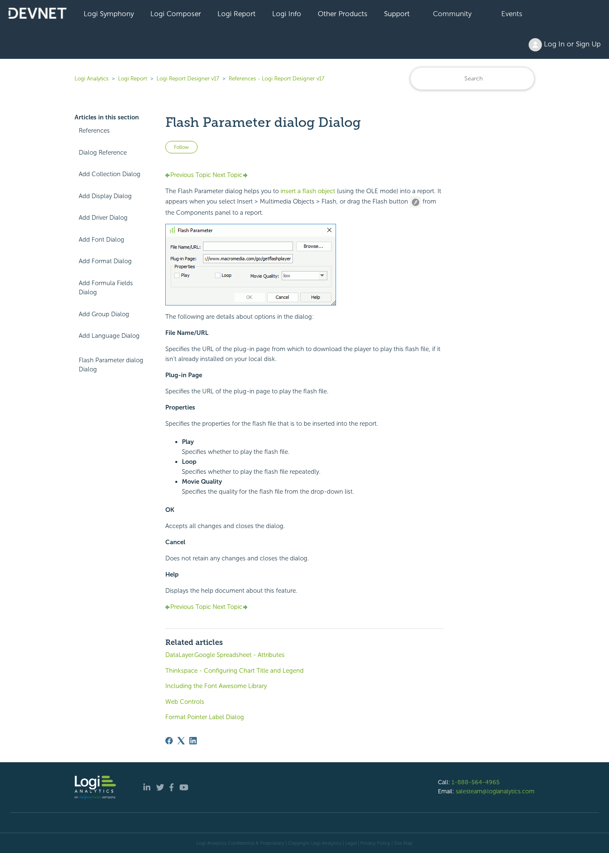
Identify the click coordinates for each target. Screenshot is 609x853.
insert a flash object (307, 191)
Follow (181, 147)
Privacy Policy (375, 843)
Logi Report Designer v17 (188, 78)
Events (511, 14)
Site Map (403, 843)
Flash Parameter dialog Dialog (111, 364)
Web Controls (184, 701)
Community (452, 14)
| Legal (350, 843)
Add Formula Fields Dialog (106, 287)
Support (397, 14)
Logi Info (286, 14)
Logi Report (237, 14)
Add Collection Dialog (109, 174)
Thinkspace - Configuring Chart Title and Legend (234, 670)
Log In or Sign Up (571, 44)
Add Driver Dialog (103, 217)
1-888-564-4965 (476, 782)
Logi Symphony (109, 14)
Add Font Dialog (101, 239)
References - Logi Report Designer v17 (276, 78)
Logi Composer (175, 14)
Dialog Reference (103, 152)
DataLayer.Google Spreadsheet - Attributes (225, 655)
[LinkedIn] (193, 740)
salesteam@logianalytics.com (495, 791)
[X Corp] (181, 740)
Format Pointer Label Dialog (204, 717)
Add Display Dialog (105, 196)
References (94, 130)
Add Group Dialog (104, 314)
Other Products (342, 14)
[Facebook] (169, 740)
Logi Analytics (92, 78)
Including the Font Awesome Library (216, 686)
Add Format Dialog (105, 261)
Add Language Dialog (109, 335)
